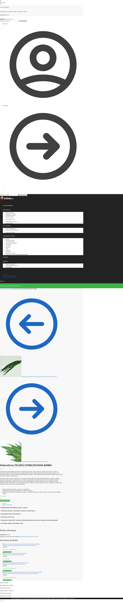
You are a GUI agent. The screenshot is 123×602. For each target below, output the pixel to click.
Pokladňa (5, 105)
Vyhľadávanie (23, 21)
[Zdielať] (3, 600)
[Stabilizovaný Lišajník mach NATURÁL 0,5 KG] (33, 563)
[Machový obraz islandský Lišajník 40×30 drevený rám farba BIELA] (33, 544)
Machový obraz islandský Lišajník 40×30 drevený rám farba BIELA (19, 545)
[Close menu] (0, 1)
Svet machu (8, 289)
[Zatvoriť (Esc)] (5, 600)
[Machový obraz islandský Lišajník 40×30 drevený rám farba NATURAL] (33, 572)
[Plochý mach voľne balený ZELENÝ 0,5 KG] (33, 553)
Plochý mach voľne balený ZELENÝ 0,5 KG (13, 554)
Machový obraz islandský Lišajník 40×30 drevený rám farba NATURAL (20, 573)
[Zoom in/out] (0, 600)
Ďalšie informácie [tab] (7, 505)
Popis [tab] (4, 503)
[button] (2, 190)
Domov (2, 289)
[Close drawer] (0, 4)
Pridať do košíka (5, 500)
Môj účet (5, 23)
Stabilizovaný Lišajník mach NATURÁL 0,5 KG (14, 564)
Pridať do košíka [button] (7, 552)
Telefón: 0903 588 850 (9, 277)
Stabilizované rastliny (26, 536)
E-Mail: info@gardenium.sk (10, 276)
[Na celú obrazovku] (2, 600)
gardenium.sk (71, 598)
